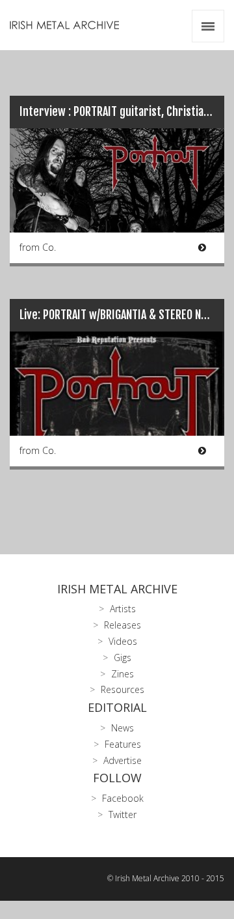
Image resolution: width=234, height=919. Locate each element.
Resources (122, 689)
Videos (123, 641)
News (122, 728)
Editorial (117, 707)
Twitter (122, 814)
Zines (122, 674)
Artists (123, 608)
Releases (122, 625)
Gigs (122, 657)
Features (123, 744)
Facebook (123, 798)
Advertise (122, 760)
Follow (117, 777)
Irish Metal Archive (117, 589)
